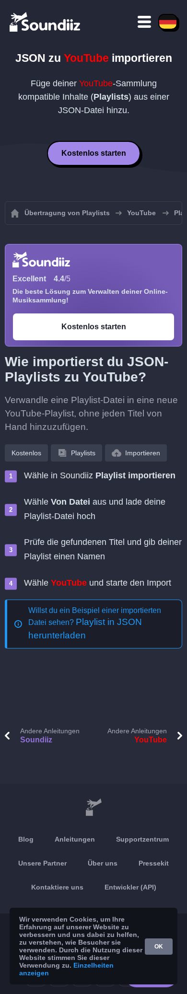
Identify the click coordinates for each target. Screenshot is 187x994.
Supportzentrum (142, 839)
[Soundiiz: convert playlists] (93, 807)
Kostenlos (26, 453)
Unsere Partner (42, 863)
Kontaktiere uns (57, 887)
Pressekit (154, 863)
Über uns (102, 863)
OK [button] (158, 946)
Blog (26, 839)
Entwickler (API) (130, 887)
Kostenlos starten (93, 153)
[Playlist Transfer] (46, 21)
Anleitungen (75, 839)
